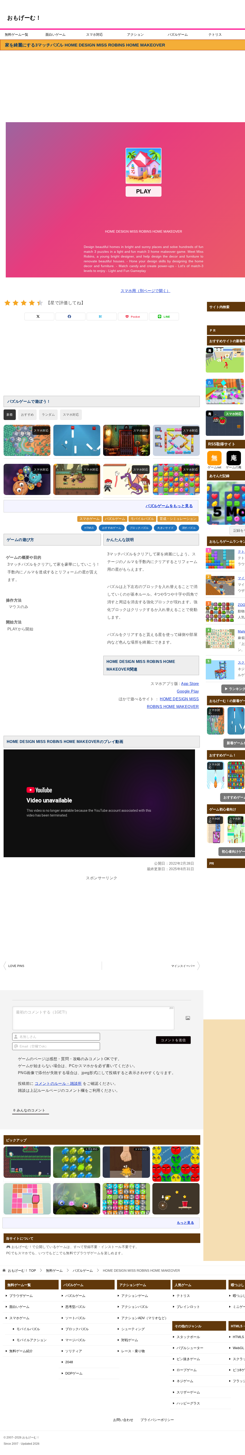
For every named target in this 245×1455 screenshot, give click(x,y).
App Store (190, 684)
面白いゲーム (55, 34)
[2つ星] (15, 303)
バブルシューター (190, 1348)
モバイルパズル (142, 519)
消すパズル (189, 528)
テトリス (215, 34)
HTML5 (89, 528)
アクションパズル (134, 1307)
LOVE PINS (16, 966)
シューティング (133, 1329)
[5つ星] (40, 303)
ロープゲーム (187, 1370)
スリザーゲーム (188, 1392)
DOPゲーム (74, 1373)
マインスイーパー (183, 966)
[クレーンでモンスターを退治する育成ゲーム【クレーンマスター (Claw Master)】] (76, 479)
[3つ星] (24, 303)
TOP (22, 1270)
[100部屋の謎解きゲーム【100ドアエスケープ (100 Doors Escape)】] (126, 440)
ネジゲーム (185, 1381)
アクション (135, 34)
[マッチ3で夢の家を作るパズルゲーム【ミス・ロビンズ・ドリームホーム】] (176, 479)
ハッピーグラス (188, 1403)
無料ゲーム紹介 (21, 1351)
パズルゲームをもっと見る (169, 506)
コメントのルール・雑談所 (58, 1083)
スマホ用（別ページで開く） (145, 291)
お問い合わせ (123, 1420)
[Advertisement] (102, 361)
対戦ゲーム (129, 1340)
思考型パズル (75, 1307)
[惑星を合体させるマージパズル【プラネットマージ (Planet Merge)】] (27, 479)
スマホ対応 (94, 34)
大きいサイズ (165, 528)
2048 (69, 1362)
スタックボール (188, 1337)
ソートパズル (75, 1318)
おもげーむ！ (24, 18)
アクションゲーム (134, 1296)
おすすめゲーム (111, 528)
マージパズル (75, 1340)
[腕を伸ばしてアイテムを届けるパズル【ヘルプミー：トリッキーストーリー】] (126, 479)
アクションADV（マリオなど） (144, 1318)
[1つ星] (7, 303)
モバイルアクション (32, 1340)
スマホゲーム (89, 519)
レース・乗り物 (133, 1351)
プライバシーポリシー (157, 1420)
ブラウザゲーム (21, 1296)
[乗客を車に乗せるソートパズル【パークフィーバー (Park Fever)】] (176, 440)
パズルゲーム (178, 34)
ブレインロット (188, 1307)
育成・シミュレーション (178, 519)
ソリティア (73, 1351)
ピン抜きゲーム (188, 1359)
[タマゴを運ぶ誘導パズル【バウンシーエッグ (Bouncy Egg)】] (76, 440)
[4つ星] (32, 303)
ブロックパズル (139, 528)
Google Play (188, 691)
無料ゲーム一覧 (16, 34)
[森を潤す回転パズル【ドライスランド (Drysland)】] (27, 440)
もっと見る (185, 1223)
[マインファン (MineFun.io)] (220, 585)
